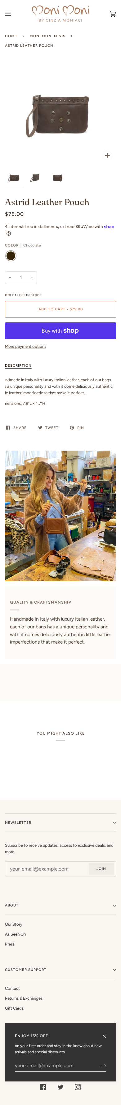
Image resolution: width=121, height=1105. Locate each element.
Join (101, 869)
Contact (12, 988)
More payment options (25, 346)
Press (10, 944)
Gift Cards (14, 1008)
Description (18, 365)
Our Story (13, 924)
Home (11, 36)
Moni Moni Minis (47, 36)
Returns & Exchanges (24, 998)
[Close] (107, 1033)
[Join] (98, 1066)
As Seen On (15, 934)
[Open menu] (14, 14)
